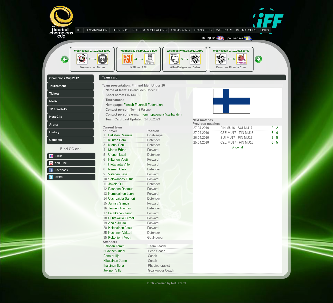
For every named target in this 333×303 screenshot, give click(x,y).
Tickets (54, 93)
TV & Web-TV (58, 109)
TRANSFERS (203, 30)
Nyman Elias (117, 169)
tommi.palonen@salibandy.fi (162, 114)
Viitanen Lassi (118, 174)
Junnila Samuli (118, 203)
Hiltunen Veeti (118, 159)
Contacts (55, 140)
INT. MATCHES (246, 30)
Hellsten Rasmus (120, 135)
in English (209, 38)
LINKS (264, 30)
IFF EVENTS (120, 30)
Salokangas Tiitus (121, 179)
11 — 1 (138, 58)
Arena (53, 124)
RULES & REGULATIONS (149, 30)
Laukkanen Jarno (120, 213)
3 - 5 (275, 137)
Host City (55, 116)
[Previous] (65, 58)
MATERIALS (224, 30)
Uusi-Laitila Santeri (121, 198)
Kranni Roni (116, 145)
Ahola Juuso (117, 223)
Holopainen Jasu (120, 228)
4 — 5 (231, 58)
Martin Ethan (117, 150)
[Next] (258, 58)
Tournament (57, 86)
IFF (79, 30)
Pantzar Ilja (111, 256)
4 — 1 (92, 58)
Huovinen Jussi (114, 251)
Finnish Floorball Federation (143, 105)
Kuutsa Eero (117, 140)
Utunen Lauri (117, 154)
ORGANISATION (97, 30)
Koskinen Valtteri (120, 233)
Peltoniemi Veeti (119, 237)
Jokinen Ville (112, 270)
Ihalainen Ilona (113, 265)
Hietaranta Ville (119, 164)
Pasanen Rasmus (120, 189)
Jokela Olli (115, 184)
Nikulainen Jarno (115, 261)
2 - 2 (275, 128)
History (54, 132)
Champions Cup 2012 (64, 78)
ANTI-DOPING (180, 30)
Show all (238, 147)
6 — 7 (184, 58)
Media (53, 101)
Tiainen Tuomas (119, 208)
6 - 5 (275, 142)
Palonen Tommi (114, 246)
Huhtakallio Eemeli (121, 218)
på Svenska (235, 38)
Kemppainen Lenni (121, 193)
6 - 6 (275, 133)
